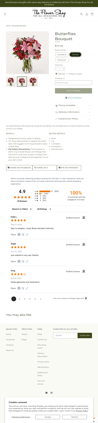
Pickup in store (75, 74)
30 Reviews (25, 201)
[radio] (49, 191)
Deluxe (75, 54)
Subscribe (85, 335)
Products (10, 345)
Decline (74, 417)
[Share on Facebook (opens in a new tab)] (19, 235)
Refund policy (43, 367)
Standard (61, 54)
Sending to (63, 78)
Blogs (24, 339)
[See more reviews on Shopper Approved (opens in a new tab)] (27, 235)
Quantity (59, 65)
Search (24, 334)
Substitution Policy (42, 374)
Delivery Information (42, 354)
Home (8, 26)
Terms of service (41, 382)
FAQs (39, 334)
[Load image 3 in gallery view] (33, 82)
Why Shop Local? (41, 346)
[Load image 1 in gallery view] (11, 82)
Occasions (10, 339)
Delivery (62, 74)
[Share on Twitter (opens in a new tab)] (23, 234)
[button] (5, 14)
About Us (10, 350)
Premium (61, 60)
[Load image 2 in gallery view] (22, 82)
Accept (48, 417)
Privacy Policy (82, 411)
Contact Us (42, 339)
